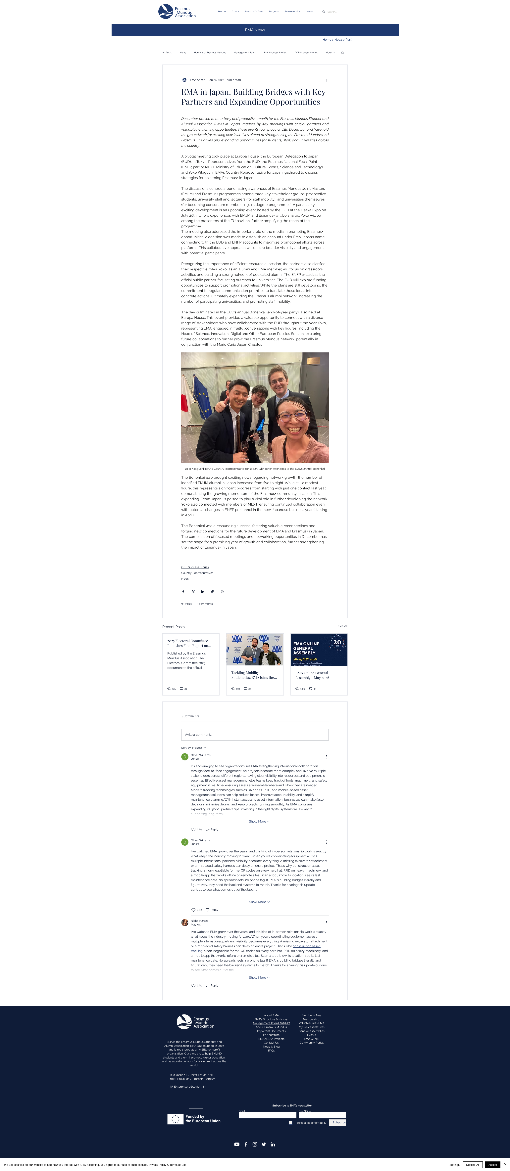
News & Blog (271, 1046)
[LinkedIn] (273, 1144)
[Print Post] (222, 591)
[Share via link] (212, 591)
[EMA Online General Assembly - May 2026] (319, 650)
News (338, 39)
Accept (492, 1165)
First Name (305, 1111)
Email (242, 1111)
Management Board (245, 52)
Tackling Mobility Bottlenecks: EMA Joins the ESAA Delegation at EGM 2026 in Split (252, 675)
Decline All (472, 1165)
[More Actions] (326, 756)
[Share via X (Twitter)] (193, 591)
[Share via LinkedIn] (203, 591)
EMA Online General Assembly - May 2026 (312, 675)
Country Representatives (197, 572)
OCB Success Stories (306, 52)
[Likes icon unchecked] (193, 829)
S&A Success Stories (275, 52)
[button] (235, 12)
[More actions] (326, 79)
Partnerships (271, 1034)
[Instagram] (255, 1144)
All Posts (167, 52)
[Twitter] (264, 1144)
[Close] (505, 1164)
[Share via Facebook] (183, 591)
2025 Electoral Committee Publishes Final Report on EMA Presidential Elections (188, 643)
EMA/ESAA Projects (271, 1038)
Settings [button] (454, 1165)
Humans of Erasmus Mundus (210, 52)
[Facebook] (246, 1144)
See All (343, 626)
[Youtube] (237, 1144)
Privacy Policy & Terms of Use (167, 1165)
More (329, 52)
